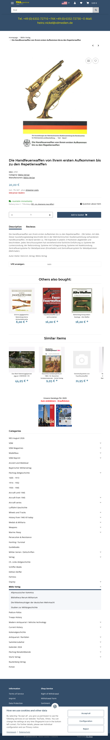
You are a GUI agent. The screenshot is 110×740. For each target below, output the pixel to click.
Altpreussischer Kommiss (22, 592)
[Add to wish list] (95, 61)
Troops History (15, 617)
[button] (66, 3)
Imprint (12, 698)
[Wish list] (81, 3)
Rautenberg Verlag (17, 662)
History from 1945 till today (21, 517)
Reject (86, 729)
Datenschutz (24, 732)
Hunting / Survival (17, 542)
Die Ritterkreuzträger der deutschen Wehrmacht (33, 602)
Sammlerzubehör (16, 642)
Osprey (12, 582)
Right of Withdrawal (50, 693)
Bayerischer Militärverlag (20, 468)
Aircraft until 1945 (17, 492)
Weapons (13, 527)
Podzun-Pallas (15, 612)
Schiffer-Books (15, 567)
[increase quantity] (50, 215)
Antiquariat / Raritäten (19, 637)
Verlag (11, 557)
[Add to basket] (11, 54)
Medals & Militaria (17, 522)
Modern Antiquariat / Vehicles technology (27, 622)
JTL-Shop (89, 736)
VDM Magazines (16, 448)
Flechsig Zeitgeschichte (19, 473)
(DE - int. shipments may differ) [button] (42, 204)
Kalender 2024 (15, 647)
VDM (11, 443)
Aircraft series (15, 502)
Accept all (85, 713)
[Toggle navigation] (12, 2)
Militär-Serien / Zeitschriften (21, 552)
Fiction (12, 667)
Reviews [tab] (30, 226)
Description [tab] (15, 226)
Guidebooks (14, 547)
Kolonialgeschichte (17, 632)
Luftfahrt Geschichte (18, 507)
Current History (16, 627)
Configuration (85, 721)
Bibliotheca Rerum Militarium (24, 597)
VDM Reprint (14, 458)
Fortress (12, 577)
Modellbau (14, 453)
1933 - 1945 (14, 487)
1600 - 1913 (14, 478)
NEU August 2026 (16, 438)
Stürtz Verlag (14, 657)
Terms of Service (16, 693)
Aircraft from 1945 (17, 497)
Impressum (11, 732)
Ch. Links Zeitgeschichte (19, 562)
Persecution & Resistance (20, 537)
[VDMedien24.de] (23, 3)
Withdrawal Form (48, 698)
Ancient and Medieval (18, 463)
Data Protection (16, 703)
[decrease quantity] (12, 215)
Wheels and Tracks (17, 512)
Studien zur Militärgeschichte (24, 607)
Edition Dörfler (15, 572)
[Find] (96, 10)
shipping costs (32, 190)
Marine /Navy (15, 532)
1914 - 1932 (14, 482)
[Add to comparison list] (88, 61)
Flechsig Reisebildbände (20, 652)
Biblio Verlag (24, 175)
